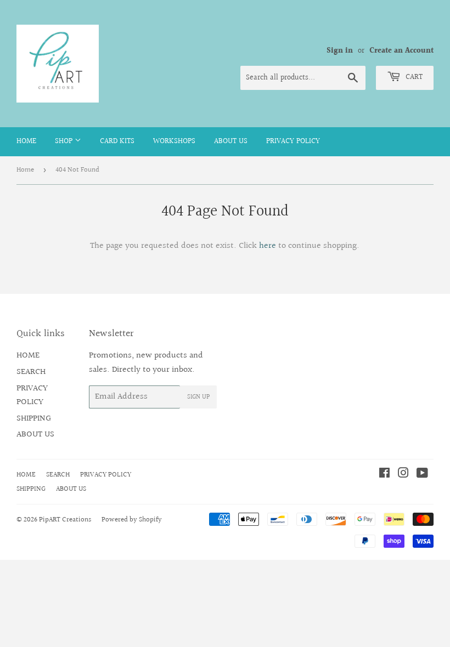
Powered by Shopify (132, 519)
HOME (26, 141)
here (267, 246)
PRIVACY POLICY (293, 141)
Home (25, 169)
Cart (413, 77)
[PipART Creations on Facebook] (384, 474)
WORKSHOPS (174, 141)
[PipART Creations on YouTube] (422, 474)
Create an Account (401, 51)
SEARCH (31, 372)
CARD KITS (117, 141)
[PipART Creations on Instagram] (403, 474)
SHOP (65, 141)
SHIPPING (33, 418)
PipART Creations (65, 519)
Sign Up (198, 397)
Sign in (340, 51)
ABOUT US (231, 141)
